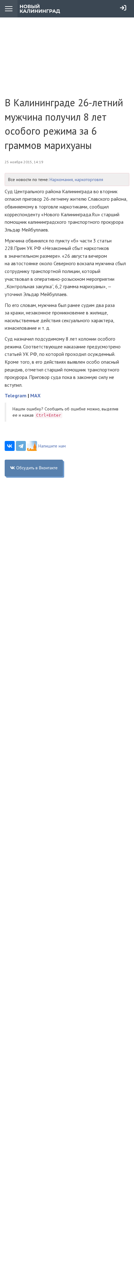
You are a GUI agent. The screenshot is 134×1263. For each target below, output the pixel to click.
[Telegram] (21, 446)
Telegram (15, 395)
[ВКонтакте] (10, 446)
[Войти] (123, 8)
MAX (35, 395)
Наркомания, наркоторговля (76, 179)
